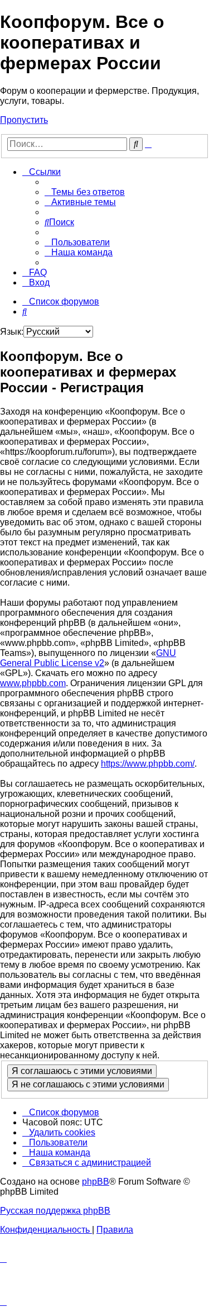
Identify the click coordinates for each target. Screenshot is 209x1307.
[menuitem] (85, 192)
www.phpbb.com (33, 683)
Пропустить (24, 120)
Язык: (11, 331)
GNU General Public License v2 (88, 658)
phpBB (95, 1181)
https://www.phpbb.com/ (148, 763)
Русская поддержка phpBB (55, 1210)
